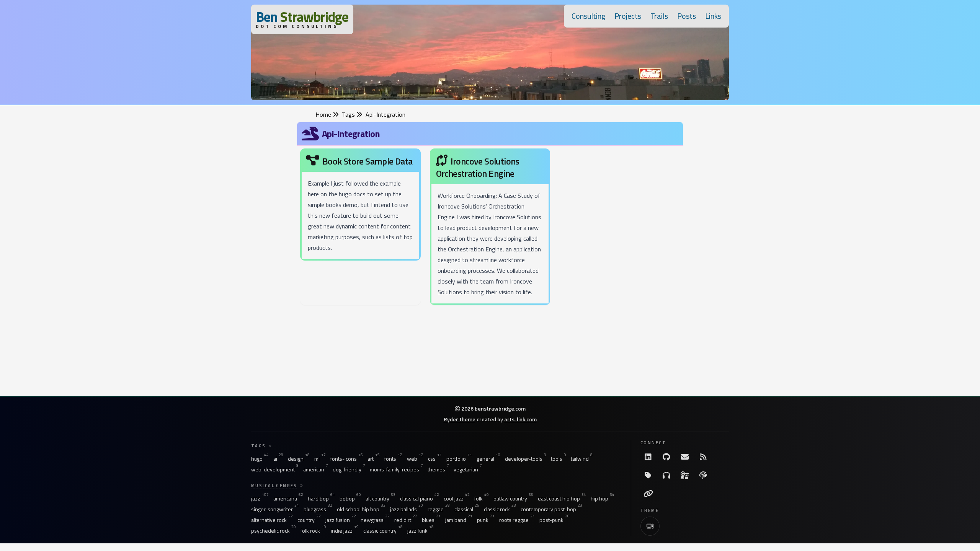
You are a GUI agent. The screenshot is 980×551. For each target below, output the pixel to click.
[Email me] (685, 457)
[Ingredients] (685, 475)
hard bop (321, 498)
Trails (659, 16)
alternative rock (272, 520)
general (488, 459)
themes (438, 469)
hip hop (602, 498)
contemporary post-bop (551, 509)
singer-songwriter (275, 509)
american (315, 469)
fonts (393, 459)
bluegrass (318, 509)
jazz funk (420, 531)
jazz (260, 498)
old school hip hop (361, 509)
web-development (275, 469)
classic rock (500, 509)
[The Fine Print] (703, 475)
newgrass (375, 520)
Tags (349, 114)
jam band (458, 520)
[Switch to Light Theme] (650, 526)
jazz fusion (340, 520)
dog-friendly (349, 469)
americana (288, 498)
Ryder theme (459, 419)
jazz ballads (406, 509)
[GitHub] (666, 457)
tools (558, 459)
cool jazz (457, 498)
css (435, 459)
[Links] (648, 493)
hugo (260, 459)
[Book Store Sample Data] (360, 206)
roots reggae (517, 520)
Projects (627, 16)
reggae (439, 509)
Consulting (588, 16)
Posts (686, 16)
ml (320, 459)
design (299, 459)
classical (466, 509)
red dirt (405, 520)
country (309, 520)
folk (481, 498)
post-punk (554, 520)
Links (713, 16)
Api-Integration (385, 114)
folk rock (313, 531)
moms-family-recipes (396, 469)
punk (486, 520)
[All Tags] (648, 475)
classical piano (419, 498)
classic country (383, 531)
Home (324, 114)
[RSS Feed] (703, 457)
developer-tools (525, 459)
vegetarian (468, 469)
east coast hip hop (562, 498)
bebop (350, 498)
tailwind (582, 459)
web (415, 459)
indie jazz (345, 531)
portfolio (459, 459)
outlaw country (513, 498)
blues (431, 520)
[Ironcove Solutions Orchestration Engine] (490, 228)
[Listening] (666, 475)
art (374, 459)
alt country (380, 498)
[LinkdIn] (648, 457)
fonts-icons (346, 459)
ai (278, 459)
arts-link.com (520, 419)
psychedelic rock (273, 531)
